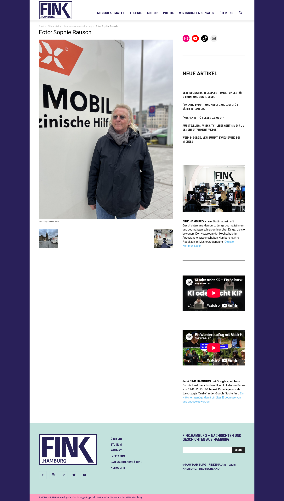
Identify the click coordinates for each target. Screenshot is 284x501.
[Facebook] (43, 475)
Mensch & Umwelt (110, 13)
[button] (240, 13)
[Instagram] (53, 475)
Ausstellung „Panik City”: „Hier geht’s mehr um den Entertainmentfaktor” (214, 127)
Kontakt (116, 450)
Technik (136, 13)
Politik (168, 13)
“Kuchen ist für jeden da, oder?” (204, 117)
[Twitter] (74, 475)
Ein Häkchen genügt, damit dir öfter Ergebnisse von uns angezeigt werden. (213, 397)
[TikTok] (63, 475)
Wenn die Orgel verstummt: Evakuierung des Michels (212, 139)
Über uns (226, 13)
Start (41, 26)
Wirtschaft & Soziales (196, 13)
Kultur (152, 13)
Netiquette (118, 467)
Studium (116, 444)
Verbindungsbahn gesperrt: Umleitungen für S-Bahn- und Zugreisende (212, 94)
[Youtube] (84, 475)
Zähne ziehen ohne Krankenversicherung (70, 26)
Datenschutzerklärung (126, 462)
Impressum (118, 456)
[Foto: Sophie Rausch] (106, 217)
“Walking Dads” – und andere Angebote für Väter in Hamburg (210, 106)
